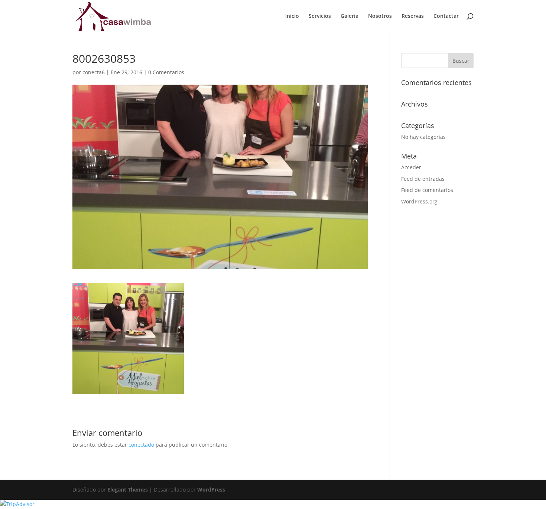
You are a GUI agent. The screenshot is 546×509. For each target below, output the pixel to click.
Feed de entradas (423, 178)
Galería (349, 16)
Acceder (411, 167)
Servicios (320, 16)
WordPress (211, 489)
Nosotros (380, 16)
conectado (141, 444)
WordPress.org (419, 201)
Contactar (446, 16)
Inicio (292, 16)
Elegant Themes (127, 489)
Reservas (413, 16)
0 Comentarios (166, 72)
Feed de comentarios (427, 189)
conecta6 (93, 72)
